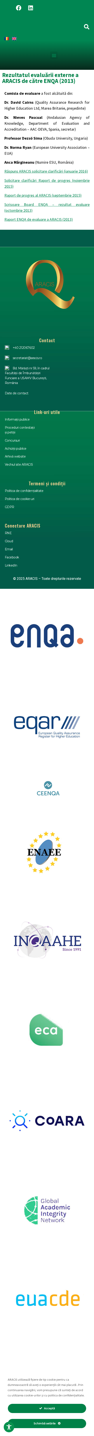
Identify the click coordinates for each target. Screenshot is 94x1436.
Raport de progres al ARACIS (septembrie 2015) (43, 195)
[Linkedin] (30, 7)
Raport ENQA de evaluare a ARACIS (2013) (38, 219)
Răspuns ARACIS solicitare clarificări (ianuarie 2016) (46, 171)
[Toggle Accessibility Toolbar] (9, 1427)
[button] (53, 55)
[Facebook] (18, 7)
